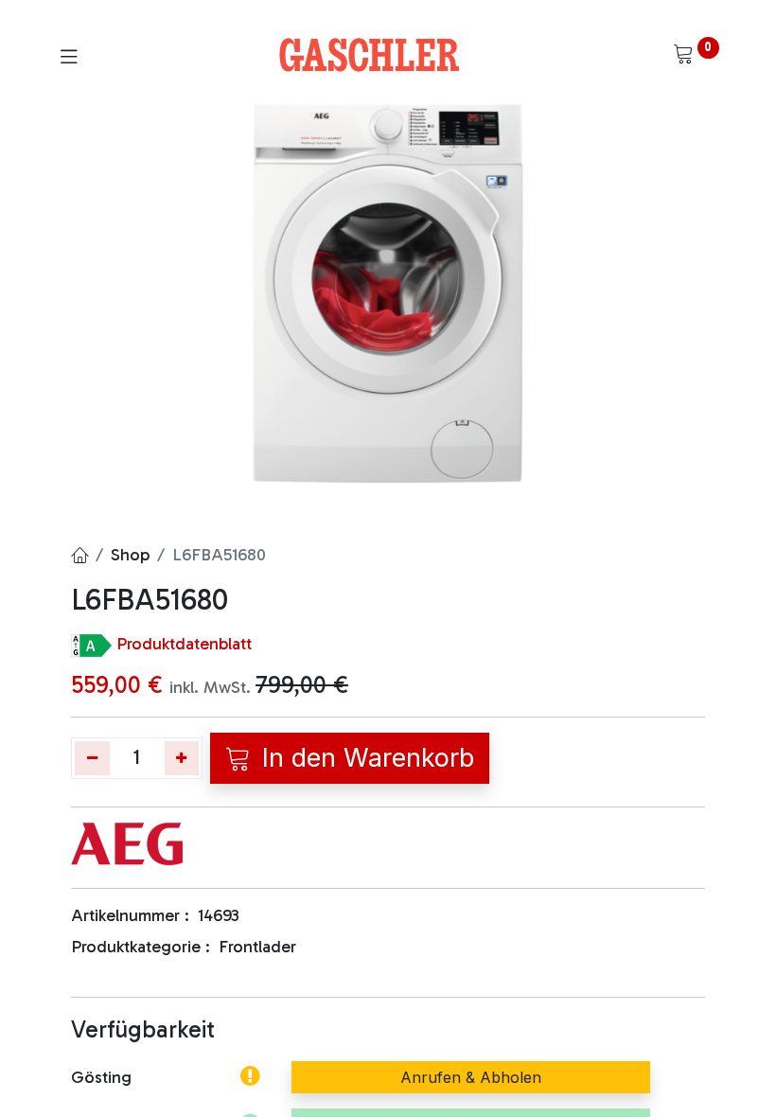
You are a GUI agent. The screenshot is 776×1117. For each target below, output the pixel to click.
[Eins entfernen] (92, 758)
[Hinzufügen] (182, 758)
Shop (130, 554)
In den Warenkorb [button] (364, 757)
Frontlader (257, 946)
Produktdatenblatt (184, 643)
